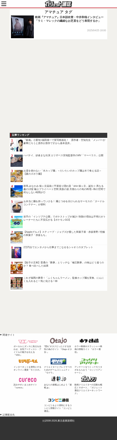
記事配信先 (9, 414)
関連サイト (9, 335)
